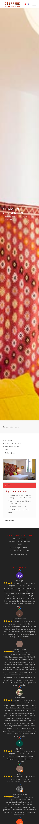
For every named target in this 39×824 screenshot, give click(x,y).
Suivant (31, 469)
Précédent (7, 469)
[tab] (19, 485)
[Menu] (33, 4)
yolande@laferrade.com (19, 554)
